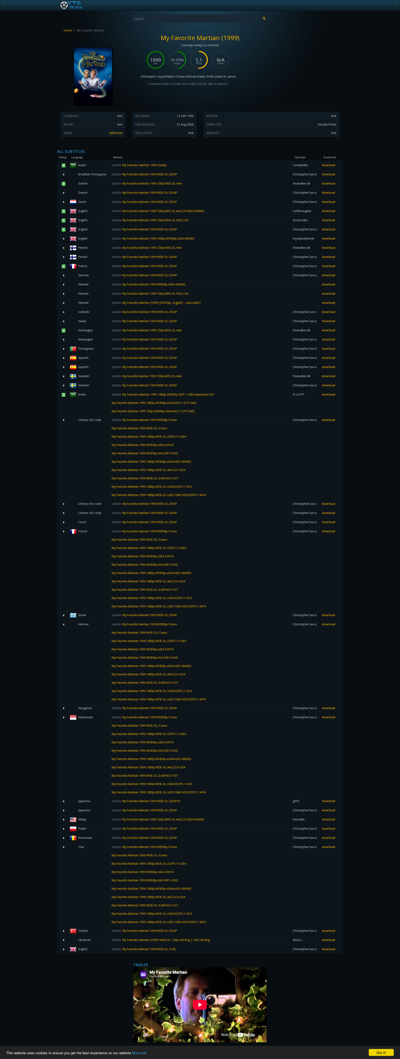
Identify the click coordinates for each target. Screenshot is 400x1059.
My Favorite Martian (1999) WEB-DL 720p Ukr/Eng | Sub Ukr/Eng (160, 940)
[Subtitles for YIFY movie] (76, 5)
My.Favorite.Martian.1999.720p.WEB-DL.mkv (146, 183)
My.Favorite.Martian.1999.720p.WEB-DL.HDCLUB (149, 220)
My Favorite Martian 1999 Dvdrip (138, 165)
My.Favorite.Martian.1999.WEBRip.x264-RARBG (148, 284)
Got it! (381, 1052)
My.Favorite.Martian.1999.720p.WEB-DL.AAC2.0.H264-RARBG (157, 211)
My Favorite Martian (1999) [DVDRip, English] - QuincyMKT (156, 303)
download (328, 165)
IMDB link (115, 133)
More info (139, 1052)
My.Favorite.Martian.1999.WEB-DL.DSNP (144, 174)
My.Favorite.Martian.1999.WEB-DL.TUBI (143, 949)
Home (68, 30)
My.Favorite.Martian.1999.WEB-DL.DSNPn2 (145, 801)
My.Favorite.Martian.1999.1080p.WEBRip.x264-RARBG (152, 238)
